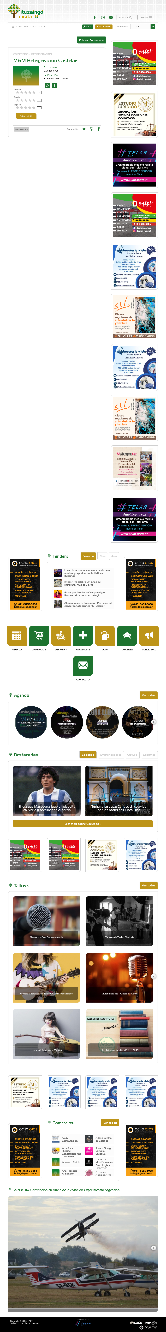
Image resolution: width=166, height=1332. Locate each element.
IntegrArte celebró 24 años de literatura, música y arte (82, 583)
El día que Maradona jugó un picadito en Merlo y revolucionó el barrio (47, 808)
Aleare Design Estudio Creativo (103, 1151)
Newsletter (122, 27)
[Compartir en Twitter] (84, 129)
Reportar (22, 129)
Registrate (105, 26)
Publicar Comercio (90, 40)
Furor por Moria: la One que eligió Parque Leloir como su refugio (84, 594)
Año (114, 556)
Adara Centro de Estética (103, 1139)
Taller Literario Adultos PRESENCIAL (120, 1049)
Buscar (124, 17)
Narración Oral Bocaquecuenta (46, 937)
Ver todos (148, 695)
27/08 (31, 722)
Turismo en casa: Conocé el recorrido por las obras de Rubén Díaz (119, 808)
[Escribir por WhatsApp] (47, 85)
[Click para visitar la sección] (17, 636)
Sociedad (88, 754)
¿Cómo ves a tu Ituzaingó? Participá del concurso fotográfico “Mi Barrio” (88, 604)
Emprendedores (111, 754)
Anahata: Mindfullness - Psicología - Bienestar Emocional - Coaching (104, 1166)
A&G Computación (70, 1139)
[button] (153, 722)
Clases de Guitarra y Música (46, 1049)
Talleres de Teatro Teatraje (119, 937)
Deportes (149, 754)
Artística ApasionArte (103, 1173)
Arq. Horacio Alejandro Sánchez (69, 1173)
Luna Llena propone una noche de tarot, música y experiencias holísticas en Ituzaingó (87, 573)
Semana (88, 556)
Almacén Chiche (71, 1161)
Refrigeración (41, 53)
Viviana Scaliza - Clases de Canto (119, 993)
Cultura (132, 754)
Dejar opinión (26, 116)
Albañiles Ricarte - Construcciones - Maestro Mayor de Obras (71, 1155)
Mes (103, 556)
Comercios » (22, 53)
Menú (144, 17)
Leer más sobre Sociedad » (83, 823)
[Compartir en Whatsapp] (91, 129)
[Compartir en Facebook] (98, 129)
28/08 (102, 722)
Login (89, 26)
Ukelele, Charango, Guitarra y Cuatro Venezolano (46, 993)
